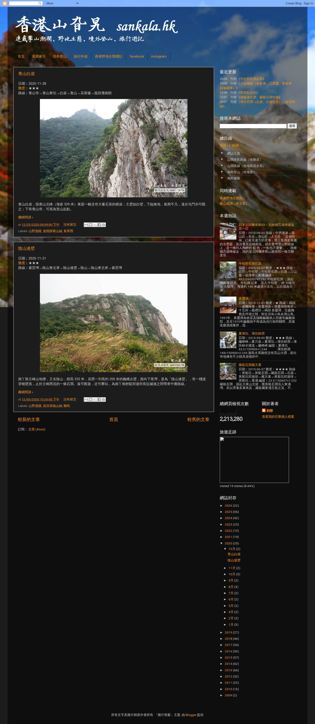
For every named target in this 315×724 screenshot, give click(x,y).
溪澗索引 (39, 56)
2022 (229, 530)
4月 (231, 612)
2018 (229, 638)
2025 (229, 512)
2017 (229, 645)
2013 (229, 670)
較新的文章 (29, 419)
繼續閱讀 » (25, 217)
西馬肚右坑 (248, 92)
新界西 (68, 231)
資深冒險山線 (52, 406)
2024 (229, 518)
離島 (67, 406)
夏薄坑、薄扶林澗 (251, 333)
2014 (229, 664)
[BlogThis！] (90, 224)
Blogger (191, 715)
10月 (232, 574)
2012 (229, 676)
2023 (229, 524)
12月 (232, 549)
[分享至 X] (94, 224)
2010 (229, 689)
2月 (231, 618)
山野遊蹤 (35, 231)
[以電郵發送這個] (86, 224)
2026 (229, 505)
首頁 (21, 56)
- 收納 (235, 145)
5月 (231, 605)
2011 (229, 682)
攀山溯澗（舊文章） (234, 203)
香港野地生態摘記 (108, 56)
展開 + (224, 145)
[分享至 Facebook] (99, 224)
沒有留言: (70, 224)
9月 (231, 580)
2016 (229, 651)
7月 (231, 593)
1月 (231, 624)
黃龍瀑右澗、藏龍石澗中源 (259, 97)
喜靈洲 (243, 298)
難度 (21, 88)
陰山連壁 (26, 248)
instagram (158, 56)
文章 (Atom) (36, 429)
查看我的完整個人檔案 (278, 416)
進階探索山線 (52, 231)
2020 (229, 543)
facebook (137, 56)
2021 (229, 537)
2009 (229, 695)
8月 (231, 587)
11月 (232, 568)
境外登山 (60, 56)
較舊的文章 (198, 419)
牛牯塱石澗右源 (251, 79)
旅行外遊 (81, 56)
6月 (231, 599)
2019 (229, 632)
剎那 (270, 410)
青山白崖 (26, 73)
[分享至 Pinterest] (103, 224)
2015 (229, 657)
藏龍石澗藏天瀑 (250, 365)
